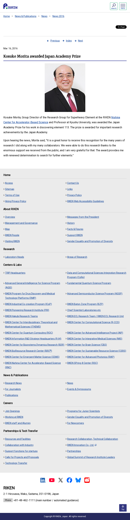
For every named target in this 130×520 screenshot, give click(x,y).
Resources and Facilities (18, 439)
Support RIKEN (75, 235)
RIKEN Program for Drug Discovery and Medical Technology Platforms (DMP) (30, 295)
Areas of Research (77, 257)
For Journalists (13, 389)
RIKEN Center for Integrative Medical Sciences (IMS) (94, 338)
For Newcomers (75, 423)
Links (70, 189)
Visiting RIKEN (12, 241)
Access (9, 183)
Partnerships (74, 451)
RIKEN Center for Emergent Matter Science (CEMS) (32, 357)
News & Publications (25, 16)
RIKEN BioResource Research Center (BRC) (28, 350)
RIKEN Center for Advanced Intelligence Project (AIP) (95, 332)
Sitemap (9, 189)
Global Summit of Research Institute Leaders (91, 457)
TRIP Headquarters (15, 272)
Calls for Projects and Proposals (22, 457)
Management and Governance (21, 223)
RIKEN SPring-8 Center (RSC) (82, 363)
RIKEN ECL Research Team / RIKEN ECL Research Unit (95, 316)
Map (7, 229)
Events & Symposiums (79, 389)
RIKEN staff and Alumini (17, 423)
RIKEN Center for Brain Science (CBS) (87, 344)
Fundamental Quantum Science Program (89, 283)
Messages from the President (83, 217)
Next (80, 40)
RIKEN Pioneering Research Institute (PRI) (27, 310)
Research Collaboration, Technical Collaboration (92, 439)
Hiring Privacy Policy (15, 201)
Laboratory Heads (14, 257)
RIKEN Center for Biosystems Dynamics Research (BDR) (34, 344)
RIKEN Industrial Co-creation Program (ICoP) (28, 304)
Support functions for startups (21, 451)
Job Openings (12, 411)
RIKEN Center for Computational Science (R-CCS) (93, 322)
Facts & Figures (75, 229)
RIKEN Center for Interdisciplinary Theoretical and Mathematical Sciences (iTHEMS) (31, 324)
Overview (10, 217)
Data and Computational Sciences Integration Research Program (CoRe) (96, 275)
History (71, 223)
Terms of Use (12, 195)
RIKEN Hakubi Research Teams (21, 316)
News (44, 16)
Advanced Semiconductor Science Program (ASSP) (94, 293)
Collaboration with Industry (19, 445)
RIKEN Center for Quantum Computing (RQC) (29, 332)
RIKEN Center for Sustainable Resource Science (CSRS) (96, 350)
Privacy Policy (74, 195)
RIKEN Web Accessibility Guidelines (85, 201)
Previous (55, 40)
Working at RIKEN (14, 417)
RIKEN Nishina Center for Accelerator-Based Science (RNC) (33, 365)
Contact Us (73, 183)
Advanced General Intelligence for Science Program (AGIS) (32, 285)
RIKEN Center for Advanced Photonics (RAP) (90, 357)
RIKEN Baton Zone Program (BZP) (85, 304)
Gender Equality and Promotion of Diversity (90, 241)
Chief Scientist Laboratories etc (84, 310)
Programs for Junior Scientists (83, 411)
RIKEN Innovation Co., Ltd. (80, 445)
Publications (11, 395)
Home (6, 16)
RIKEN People (12, 235)
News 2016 (58, 16)
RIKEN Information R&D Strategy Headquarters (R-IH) (33, 338)
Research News (13, 383)
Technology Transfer (16, 463)
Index (69, 40)
